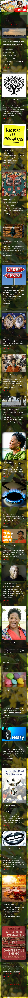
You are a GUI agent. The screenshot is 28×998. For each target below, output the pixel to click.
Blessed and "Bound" (9, 963)
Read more (6, 67)
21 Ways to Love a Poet (9, 545)
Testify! (5, 743)
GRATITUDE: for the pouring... (12, 463)
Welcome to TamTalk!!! (9, 643)
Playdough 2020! (8, 690)
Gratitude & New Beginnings (11, 409)
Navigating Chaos (8, 287)
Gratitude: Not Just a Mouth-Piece (12, 849)
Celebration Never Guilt (10, 375)
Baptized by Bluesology (10, 583)
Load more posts (14, 984)
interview (11, 377)
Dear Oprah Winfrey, (9, 805)
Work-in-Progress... (8, 150)
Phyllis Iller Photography (16, 335)
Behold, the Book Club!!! (10, 904)
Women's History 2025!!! (10, 332)
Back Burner (6, 510)
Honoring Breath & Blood (10, 99)
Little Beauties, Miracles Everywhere (13, 41)
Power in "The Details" (9, 199)
